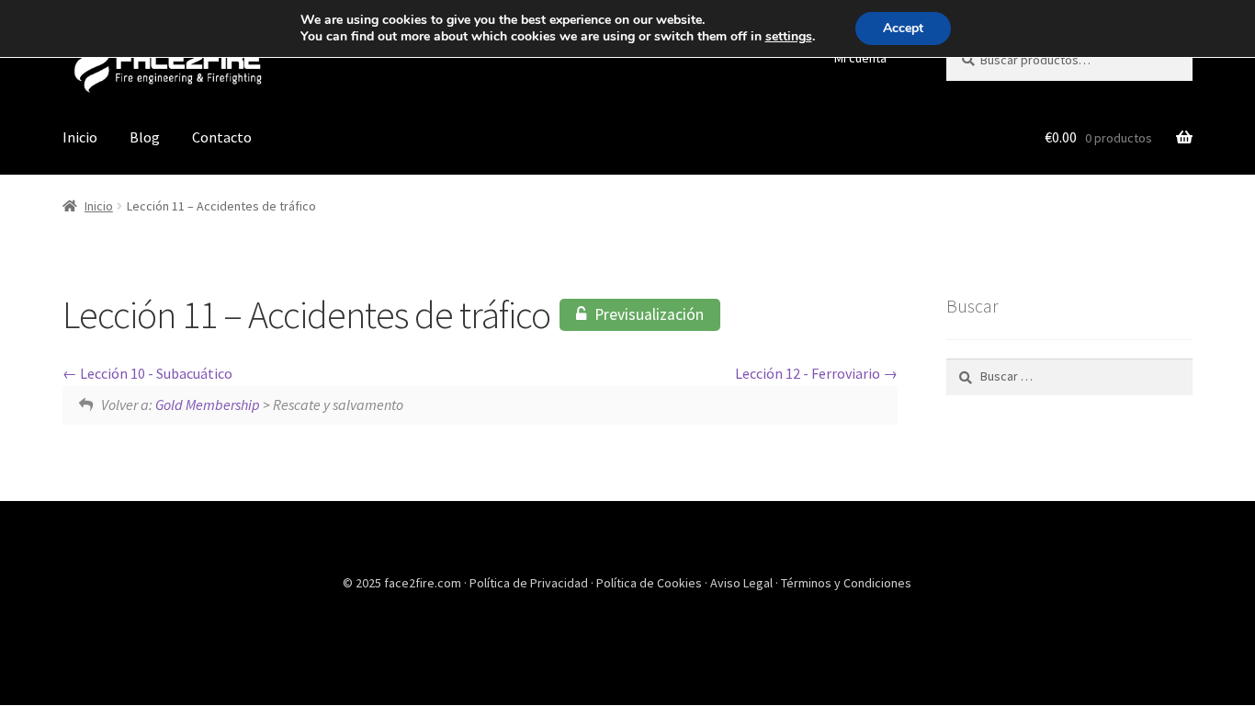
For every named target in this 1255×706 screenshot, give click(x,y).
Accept (903, 28)
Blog (145, 137)
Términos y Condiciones (846, 583)
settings (788, 36)
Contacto (222, 137)
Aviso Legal (742, 583)
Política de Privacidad (530, 583)
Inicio (79, 137)
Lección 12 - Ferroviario (809, 373)
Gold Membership (207, 404)
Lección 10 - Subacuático (154, 373)
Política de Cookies (650, 583)
